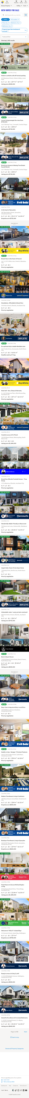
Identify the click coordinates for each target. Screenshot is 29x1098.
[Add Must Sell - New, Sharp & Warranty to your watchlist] (27, 360)
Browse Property (5, 5)
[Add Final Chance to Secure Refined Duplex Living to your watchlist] (27, 854)
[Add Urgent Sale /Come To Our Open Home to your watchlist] (27, 537)
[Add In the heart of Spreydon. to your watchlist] (27, 179)
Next (25, 1032)
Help (10, 1085)
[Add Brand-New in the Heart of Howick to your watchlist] (27, 227)
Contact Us (15, 1085)
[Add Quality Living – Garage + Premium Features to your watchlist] (27, 721)
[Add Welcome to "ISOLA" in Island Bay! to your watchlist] (27, 900)
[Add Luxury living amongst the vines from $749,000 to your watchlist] (27, 89)
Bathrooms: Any (6, 26)
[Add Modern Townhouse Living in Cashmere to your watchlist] (27, 765)
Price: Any (5, 23)
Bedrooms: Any (15, 23)
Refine (6, 19)
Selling (19, 5)
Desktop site (4, 1085)
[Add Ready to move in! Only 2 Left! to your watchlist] (27, 943)
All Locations (14, 19)
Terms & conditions (24, 1085)
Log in (25, 2)
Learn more (6, 1080)
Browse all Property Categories (14, 1048)
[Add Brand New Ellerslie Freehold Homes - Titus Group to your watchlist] (27, 448)
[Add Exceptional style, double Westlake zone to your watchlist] (27, 315)
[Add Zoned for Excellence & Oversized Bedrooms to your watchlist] (27, 987)
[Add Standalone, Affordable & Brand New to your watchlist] (27, 272)
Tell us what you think (8, 1081)
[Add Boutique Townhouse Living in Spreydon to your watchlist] (27, 810)
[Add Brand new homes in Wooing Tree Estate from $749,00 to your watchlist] (27, 134)
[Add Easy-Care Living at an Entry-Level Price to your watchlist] (27, 676)
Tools (24, 5)
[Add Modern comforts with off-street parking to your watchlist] (27, 44)
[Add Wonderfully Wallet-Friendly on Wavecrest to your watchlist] (27, 493)
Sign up (21, 2)
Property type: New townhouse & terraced (11, 30)
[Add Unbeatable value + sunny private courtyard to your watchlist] (27, 581)
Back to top (15, 1037)
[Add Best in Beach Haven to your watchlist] (27, 625)
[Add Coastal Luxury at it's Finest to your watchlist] (27, 404)
